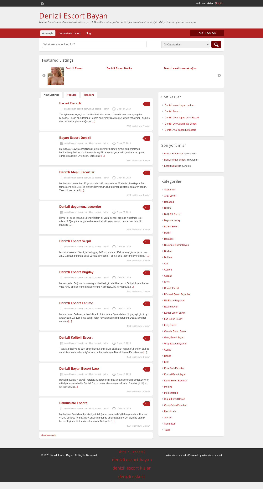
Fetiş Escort (170, 325)
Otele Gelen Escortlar (175, 405)
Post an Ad (207, 33)
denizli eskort (131, 476)
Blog (88, 33)
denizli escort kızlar (131, 468)
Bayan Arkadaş (172, 220)
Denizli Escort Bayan (73, 16)
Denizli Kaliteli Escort (76, 337)
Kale (166, 362)
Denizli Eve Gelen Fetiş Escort (180, 123)
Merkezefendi (171, 393)
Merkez (168, 386)
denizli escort (132, 451)
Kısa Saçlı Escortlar (174, 368)
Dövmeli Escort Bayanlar (177, 294)
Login (219, 3)
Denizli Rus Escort (173, 153)
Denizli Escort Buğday (76, 272)
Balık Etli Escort (172, 214)
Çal (166, 263)
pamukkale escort (92, 109)
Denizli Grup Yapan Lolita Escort (182, 117)
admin (106, 109)
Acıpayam (169, 189)
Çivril (167, 282)
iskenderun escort (176, 455)
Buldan (168, 257)
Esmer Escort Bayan (174, 312)
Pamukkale (170, 411)
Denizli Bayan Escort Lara (79, 368)
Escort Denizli (70, 103)
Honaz (167, 356)
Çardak (168, 276)
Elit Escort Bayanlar (174, 300)
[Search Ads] (216, 44)
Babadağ (169, 202)
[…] (93, 121)
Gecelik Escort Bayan (175, 331)
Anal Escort (170, 195)
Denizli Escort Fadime (76, 303)
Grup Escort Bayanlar (175, 343)
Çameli (168, 269)
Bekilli (167, 232)
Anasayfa (48, 33)
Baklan (168, 208)
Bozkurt (168, 251)
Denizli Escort (74, 68)
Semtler (168, 417)
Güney (167, 349)
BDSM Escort (171, 226)
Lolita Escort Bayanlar (175, 380)
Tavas (167, 430)
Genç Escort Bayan (174, 337)
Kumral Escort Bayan (175, 374)
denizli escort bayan (132, 459)
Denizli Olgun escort (174, 159)
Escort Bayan (171, 306)
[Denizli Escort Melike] (106, 68)
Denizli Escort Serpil (75, 241)
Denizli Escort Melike (119, 68)
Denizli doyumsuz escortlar (80, 206)
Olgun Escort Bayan (174, 399)
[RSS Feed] (42, 3)
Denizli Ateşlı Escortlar (77, 172)
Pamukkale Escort (69, 33)
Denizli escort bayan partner (179, 105)
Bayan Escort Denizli (75, 138)
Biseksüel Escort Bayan (176, 245)
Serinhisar (169, 423)
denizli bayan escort (73, 109)
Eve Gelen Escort (173, 319)
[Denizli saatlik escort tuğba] (163, 68)
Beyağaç (168, 239)
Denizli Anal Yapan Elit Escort (180, 130)
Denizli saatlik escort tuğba (180, 68)
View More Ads (48, 435)
